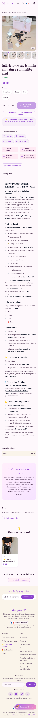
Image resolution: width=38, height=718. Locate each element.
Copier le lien (23, 141)
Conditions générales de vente (27, 659)
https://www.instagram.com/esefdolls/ (19, 296)
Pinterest (9, 136)
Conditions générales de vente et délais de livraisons (18, 390)
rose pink (6, 92)
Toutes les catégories (9, 641)
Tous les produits (8, 637)
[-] (4, 105)
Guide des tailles (26, 651)
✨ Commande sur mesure (8, 645)
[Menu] (18, 3)
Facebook (20, 136)
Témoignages (25, 644)
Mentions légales (26, 663)
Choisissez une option (27, 105)
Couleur (4, 88)
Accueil (4, 12)
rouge (5, 97)
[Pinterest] (27, 694)
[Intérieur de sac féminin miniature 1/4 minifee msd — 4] (27, 55)
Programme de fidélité (28, 654)
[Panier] (34, 3)
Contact (23, 641)
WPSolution (15, 715)
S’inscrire (31, 684)
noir (24, 92)
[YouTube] (16, 694)
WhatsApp (9, 141)
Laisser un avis (12, 518)
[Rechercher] (23, 3)
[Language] (28, 3)
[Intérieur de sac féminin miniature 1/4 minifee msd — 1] (5, 55)
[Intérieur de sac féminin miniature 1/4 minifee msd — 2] (12, 55)
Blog (21, 648)
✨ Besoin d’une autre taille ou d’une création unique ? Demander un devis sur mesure (19, 122)
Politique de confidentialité (25, 668)
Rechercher (27, 597)
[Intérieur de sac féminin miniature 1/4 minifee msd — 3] (20, 55)
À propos (23, 637)
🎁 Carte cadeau (7, 650)
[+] (13, 105)
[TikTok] (22, 694)
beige (17, 92)
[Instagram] (10, 694)
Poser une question (13, 165)
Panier (4, 653)
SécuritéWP (31, 715)
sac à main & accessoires (17, 12)
